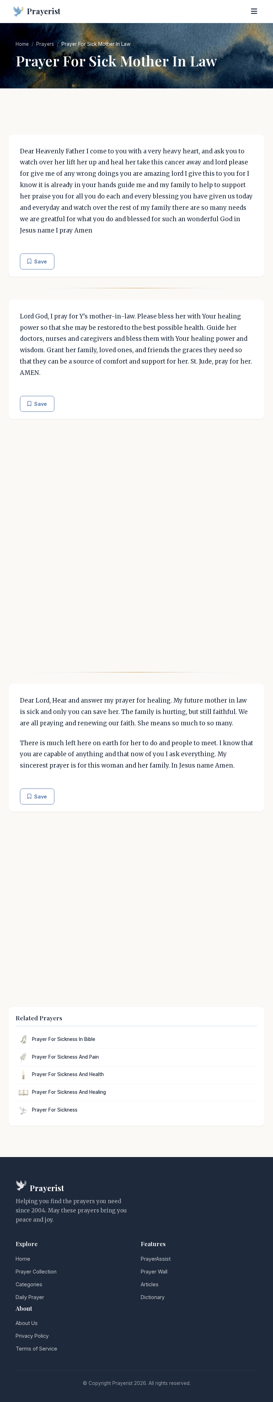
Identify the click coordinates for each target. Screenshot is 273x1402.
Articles (150, 1284)
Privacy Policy (32, 1336)
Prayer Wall (154, 1272)
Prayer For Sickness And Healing (69, 1092)
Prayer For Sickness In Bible (63, 1039)
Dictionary (153, 1297)
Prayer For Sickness (54, 1110)
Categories (29, 1284)
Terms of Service (36, 1349)
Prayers (45, 44)
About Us (27, 1323)
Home (22, 44)
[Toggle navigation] (254, 11)
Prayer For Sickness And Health (68, 1074)
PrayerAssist (156, 1259)
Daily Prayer (30, 1297)
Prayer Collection (36, 1272)
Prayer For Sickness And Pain (65, 1057)
